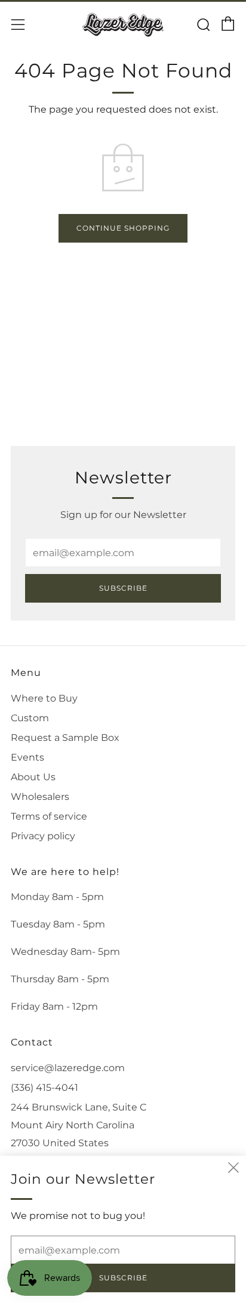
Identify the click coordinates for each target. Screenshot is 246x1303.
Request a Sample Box (65, 737)
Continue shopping (123, 228)
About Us (33, 777)
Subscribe (123, 588)
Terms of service (49, 816)
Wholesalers (40, 796)
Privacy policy (43, 836)
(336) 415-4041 (44, 1087)
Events (27, 757)
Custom (30, 718)
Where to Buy (44, 698)
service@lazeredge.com (68, 1068)
